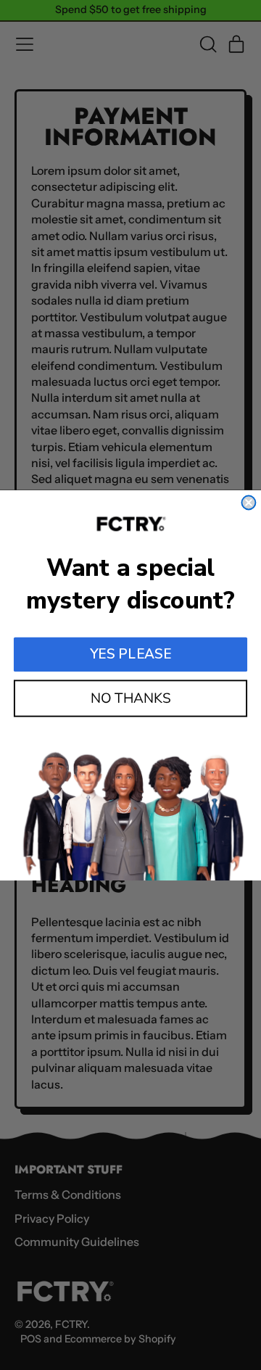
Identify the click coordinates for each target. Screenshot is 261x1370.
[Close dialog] (248, 502)
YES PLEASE (130, 654)
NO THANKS (130, 697)
